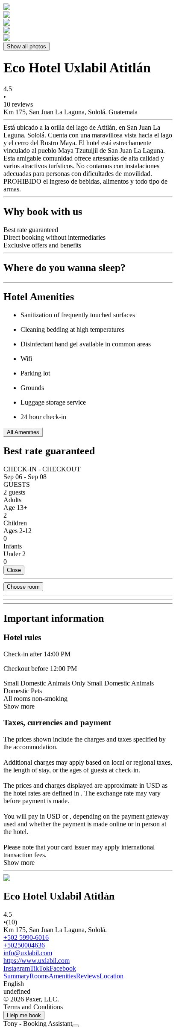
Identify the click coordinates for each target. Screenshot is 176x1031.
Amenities (62, 976)
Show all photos (26, 46)
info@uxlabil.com (27, 953)
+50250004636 (24, 945)
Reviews (88, 976)
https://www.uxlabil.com (36, 960)
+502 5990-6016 (26, 937)
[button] (88, 984)
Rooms (39, 976)
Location (111, 976)
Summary (16, 976)
